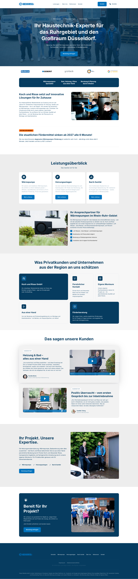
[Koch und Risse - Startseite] (26, 4)
